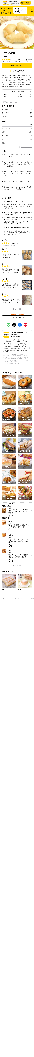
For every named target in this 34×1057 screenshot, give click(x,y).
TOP (3, 598)
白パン (21, 598)
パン (8, 598)
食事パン (14, 598)
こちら (13, 231)
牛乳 (3, 143)
